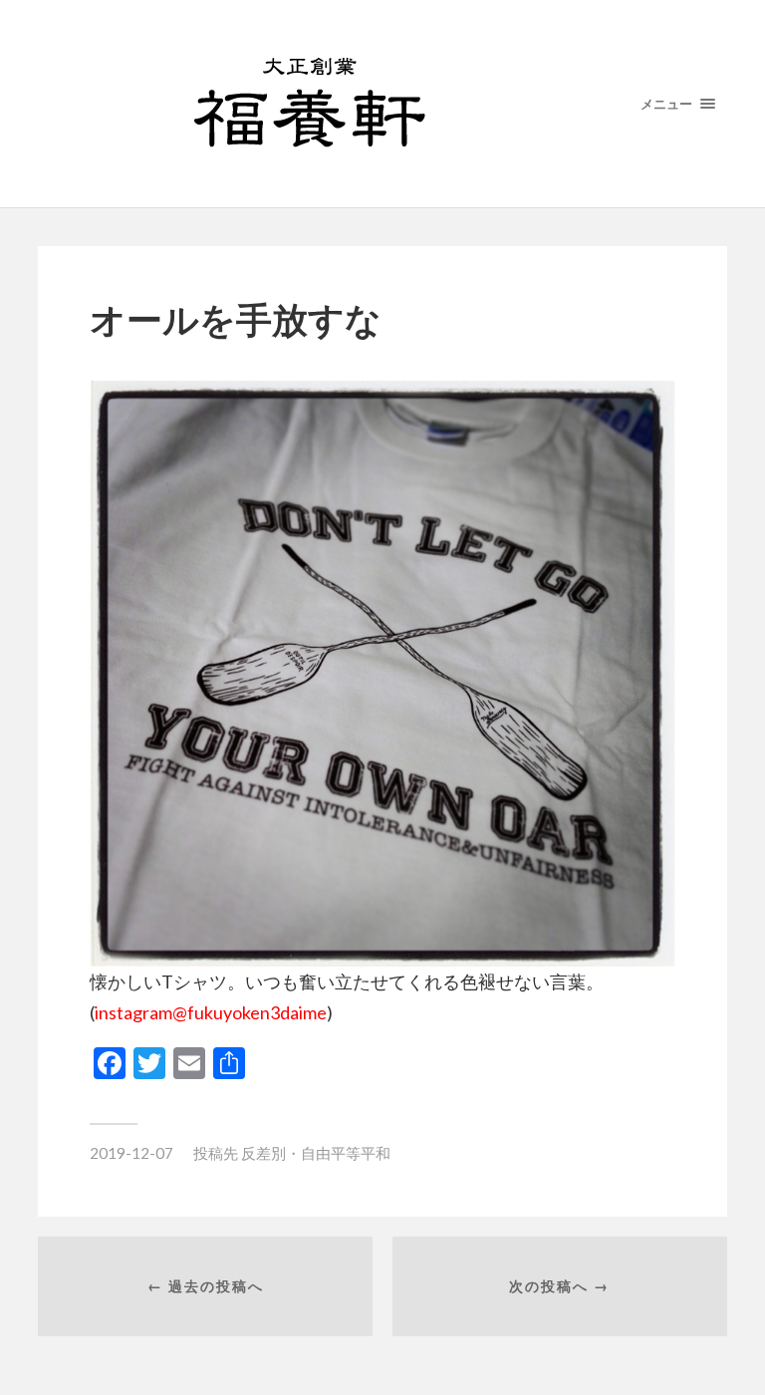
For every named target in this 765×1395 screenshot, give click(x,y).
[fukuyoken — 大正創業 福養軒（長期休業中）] (382, 103)
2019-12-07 (131, 1153)
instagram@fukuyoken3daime (211, 1012)
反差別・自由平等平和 (315, 1153)
